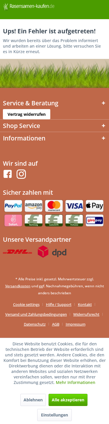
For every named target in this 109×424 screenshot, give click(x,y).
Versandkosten (18, 286)
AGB (55, 324)
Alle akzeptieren (68, 400)
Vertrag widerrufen (27, 114)
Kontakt (85, 304)
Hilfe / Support (59, 304)
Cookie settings (26, 304)
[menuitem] (28, 304)
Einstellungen (54, 415)
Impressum (75, 324)
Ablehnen (33, 400)
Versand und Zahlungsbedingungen (36, 314)
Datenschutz (35, 324)
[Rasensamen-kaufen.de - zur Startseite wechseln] (29, 8)
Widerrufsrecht (86, 314)
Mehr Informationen (75, 382)
